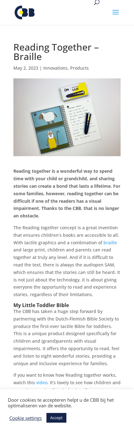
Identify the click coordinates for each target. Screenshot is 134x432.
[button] (116, 16)
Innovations (55, 68)
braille (110, 243)
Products (79, 68)
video (41, 382)
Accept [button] (56, 417)
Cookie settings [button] (25, 418)
